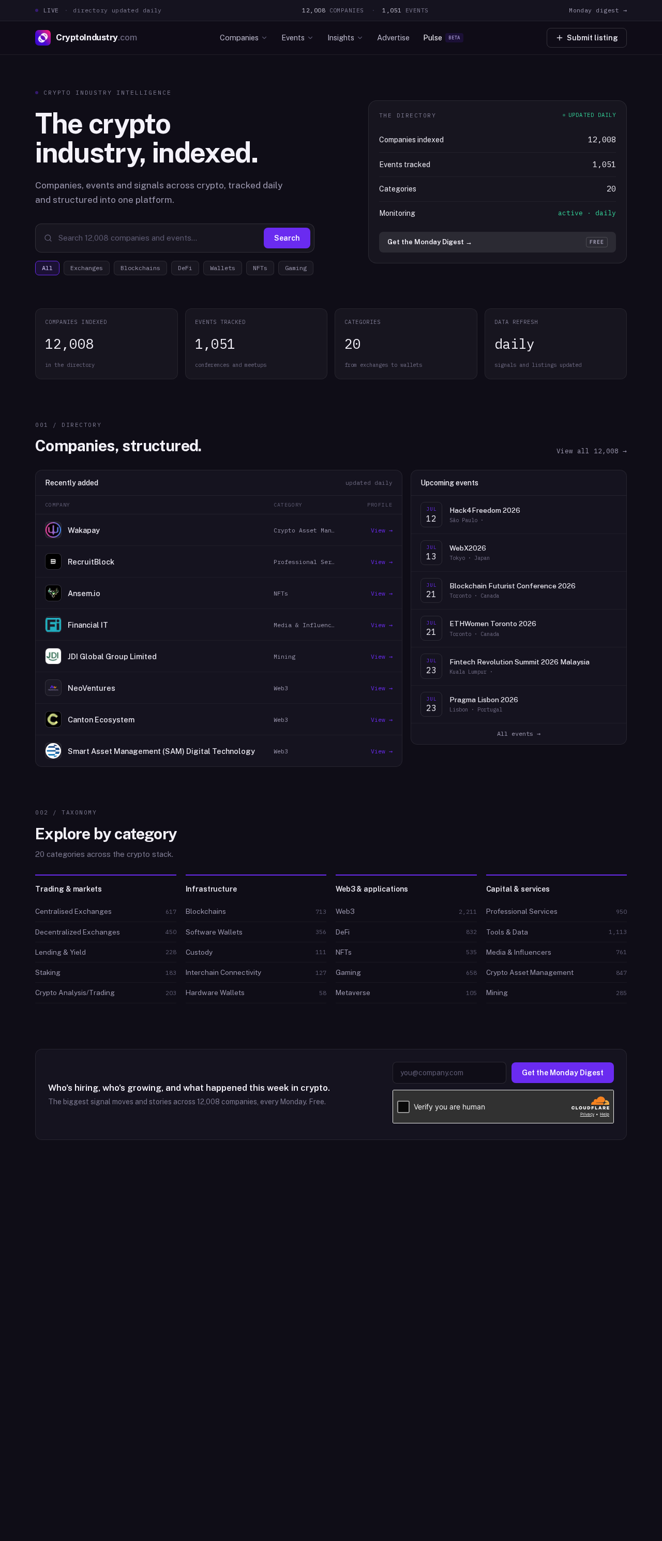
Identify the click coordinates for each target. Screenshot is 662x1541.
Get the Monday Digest (563, 1073)
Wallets (222, 268)
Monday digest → (598, 10)
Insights (340, 37)
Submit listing (592, 38)
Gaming (296, 268)
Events (293, 37)
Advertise (393, 37)
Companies (239, 37)
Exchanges (86, 268)
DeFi (185, 268)
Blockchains (140, 268)
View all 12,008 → (591, 451)
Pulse (441, 37)
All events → (518, 733)
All (47, 268)
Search (287, 238)
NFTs (260, 268)
